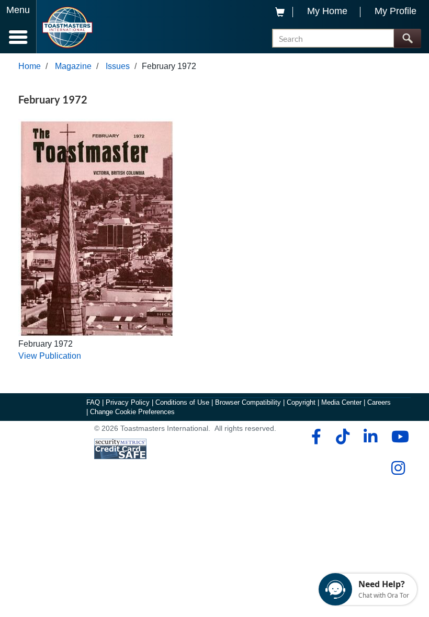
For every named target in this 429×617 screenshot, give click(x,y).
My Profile (395, 11)
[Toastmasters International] (67, 27)
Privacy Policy (128, 402)
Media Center (341, 402)
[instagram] (398, 468)
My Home (327, 11)
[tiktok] (342, 437)
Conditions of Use (182, 402)
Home (29, 66)
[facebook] (314, 437)
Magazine (73, 66)
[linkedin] (370, 437)
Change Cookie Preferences (132, 412)
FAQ (93, 402)
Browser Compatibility (248, 402)
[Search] (407, 38)
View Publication (49, 355)
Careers (379, 402)
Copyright (301, 402)
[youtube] (398, 437)
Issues (118, 66)
